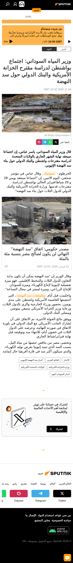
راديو (15, 483)
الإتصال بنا (30, 515)
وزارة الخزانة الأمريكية (59, 367)
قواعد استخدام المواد (49, 515)
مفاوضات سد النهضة (31, 295)
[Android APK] (58, 531)
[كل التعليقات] (67, 557)
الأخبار (66, 360)
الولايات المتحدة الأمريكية (32, 367)
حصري (24, 483)
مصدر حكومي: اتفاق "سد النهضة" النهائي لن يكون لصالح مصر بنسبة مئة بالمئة (36, 254)
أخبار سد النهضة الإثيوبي (31, 360)
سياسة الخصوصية (61, 520)
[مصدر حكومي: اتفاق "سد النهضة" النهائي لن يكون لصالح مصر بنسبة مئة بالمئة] (36, 220)
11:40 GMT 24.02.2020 (57, 89)
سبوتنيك (49, 173)
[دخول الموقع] (15, 4)
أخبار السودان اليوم (60, 374)
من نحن (66, 515)
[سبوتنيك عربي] (63, 5)
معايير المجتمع (42, 520)
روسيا (43, 483)
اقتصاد (34, 483)
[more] (6, 266)
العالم (52, 483)
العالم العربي (53, 360)
